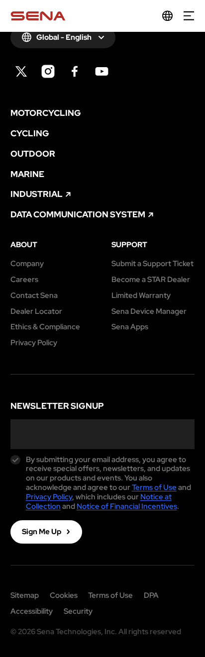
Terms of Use (154, 487)
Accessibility (31, 611)
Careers (24, 279)
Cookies (64, 595)
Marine (27, 174)
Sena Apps (129, 327)
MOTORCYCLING (45, 113)
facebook (75, 71)
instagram (48, 71)
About (23, 245)
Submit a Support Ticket (152, 264)
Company (27, 264)
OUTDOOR (32, 154)
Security (78, 611)
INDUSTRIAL (36, 194)
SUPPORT (129, 245)
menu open (189, 15)
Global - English (64, 37)
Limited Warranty (141, 295)
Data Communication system (77, 214)
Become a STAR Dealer (150, 279)
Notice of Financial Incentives (127, 506)
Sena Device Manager (149, 311)
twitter (21, 71)
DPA (151, 595)
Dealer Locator (36, 311)
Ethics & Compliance (45, 327)
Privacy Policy (33, 343)
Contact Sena (34, 295)
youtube (101, 71)
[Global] (167, 15)
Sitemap (24, 595)
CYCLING (29, 133)
